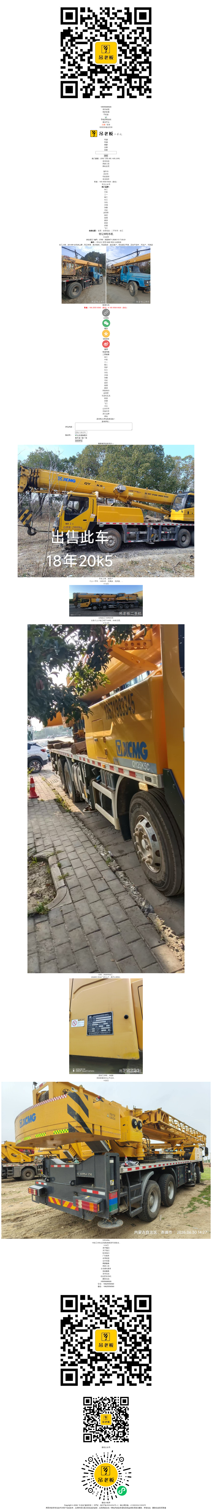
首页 (99, 230)
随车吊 (106, 171)
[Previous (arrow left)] (4, 754)
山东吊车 (106, 408)
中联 (106, 192)
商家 (106, 144)
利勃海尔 (106, 390)
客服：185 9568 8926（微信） (106, 181)
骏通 (106, 217)
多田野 (106, 212)
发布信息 (106, 1273)
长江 (106, 199)
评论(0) (99, 242)
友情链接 (106, 1258)
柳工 (106, 197)
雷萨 (106, 367)
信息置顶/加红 (106, 1276)
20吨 (118, 158)
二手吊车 (106, 168)
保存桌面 (106, 109)
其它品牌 (106, 413)
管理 (104, 242)
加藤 (106, 207)
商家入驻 (106, 1266)
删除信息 (106, 1278)
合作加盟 (106, 1260)
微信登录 (109, 127)
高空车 (106, 174)
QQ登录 (102, 127)
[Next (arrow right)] (207, 754)
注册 (103, 124)
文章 (106, 147)
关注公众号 (106, 184)
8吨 (110, 158)
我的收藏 (106, 112)
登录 (108, 124)
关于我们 (106, 1250)
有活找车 (106, 179)
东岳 (106, 202)
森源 (106, 220)
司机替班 (106, 176)
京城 (106, 205)
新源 (106, 223)
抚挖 (106, 215)
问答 (106, 150)
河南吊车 (106, 411)
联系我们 (106, 1253)
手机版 (106, 114)
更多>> (111, 443)
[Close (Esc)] (209, 2)
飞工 (106, 228)
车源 (106, 142)
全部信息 (106, 230)
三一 (106, 194)
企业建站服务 (106, 1268)
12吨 (106, 158)
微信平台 (106, 122)
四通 (106, 225)
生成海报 (117, 242)
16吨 (114, 158)
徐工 (106, 189)
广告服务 (106, 1255)
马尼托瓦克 (106, 395)
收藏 (108, 242)
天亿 (106, 406)
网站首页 (106, 166)
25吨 (102, 158)
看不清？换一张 (81, 438)
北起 (106, 210)
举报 (112, 242)
